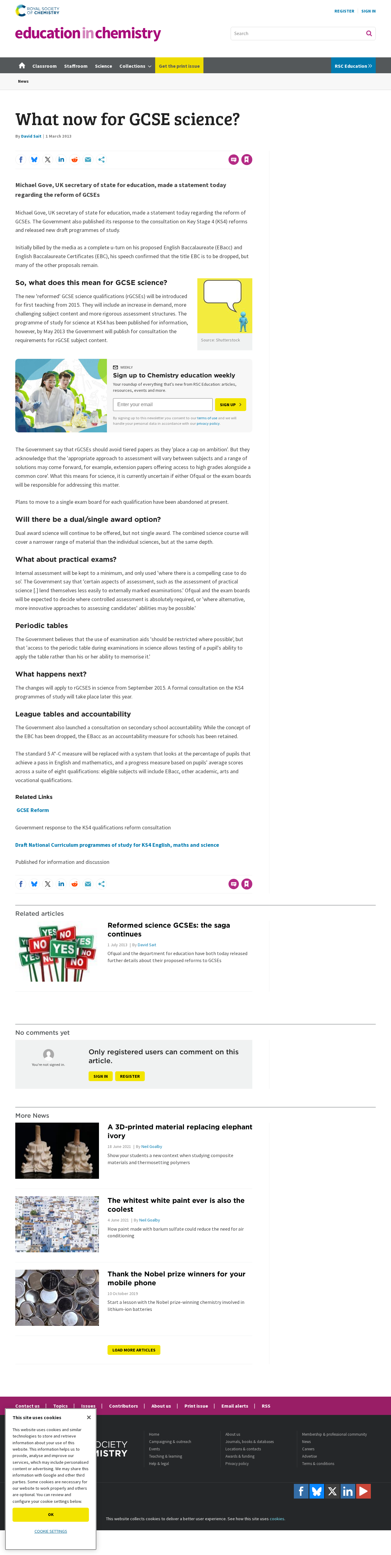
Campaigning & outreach (170, 1441)
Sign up (228, 404)
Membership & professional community (334, 1434)
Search (369, 33)
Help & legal (159, 1463)
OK (51, 1514)
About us (161, 1406)
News (23, 81)
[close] (252, 147)
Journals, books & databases (249, 1441)
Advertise (309, 1456)
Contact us (27, 1406)
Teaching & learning (165, 1456)
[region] (51, 1479)
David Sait (31, 136)
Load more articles (133, 1350)
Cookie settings (51, 1531)
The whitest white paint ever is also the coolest (176, 1205)
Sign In (368, 11)
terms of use (207, 418)
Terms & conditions (318, 1463)
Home (154, 1434)
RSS (266, 1406)
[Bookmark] (246, 159)
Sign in (100, 1076)
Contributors (123, 1406)
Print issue (196, 1406)
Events (154, 1449)
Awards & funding (239, 1456)
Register (344, 11)
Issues (88, 1406)
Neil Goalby (151, 1146)
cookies (277, 1518)
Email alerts (234, 1406)
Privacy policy (237, 1463)
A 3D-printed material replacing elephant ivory (180, 1131)
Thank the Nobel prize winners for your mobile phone (177, 1278)
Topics (60, 1406)
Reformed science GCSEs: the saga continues (169, 929)
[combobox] (303, 33)
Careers (308, 1449)
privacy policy (208, 423)
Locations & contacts (243, 1449)
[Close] (89, 1417)
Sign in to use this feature (223, 147)
